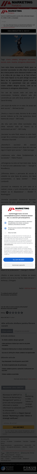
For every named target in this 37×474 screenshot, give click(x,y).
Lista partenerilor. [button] (8, 244)
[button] (18, 233)
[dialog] (18, 237)
